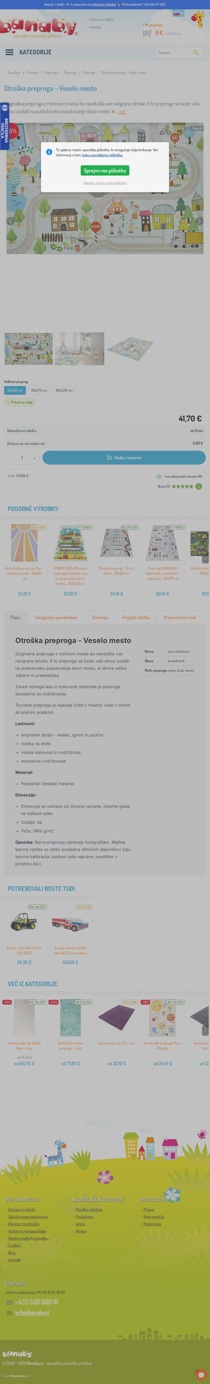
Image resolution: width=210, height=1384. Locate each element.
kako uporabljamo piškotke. (102, 154)
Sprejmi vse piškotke (105, 170)
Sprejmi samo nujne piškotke (105, 182)
